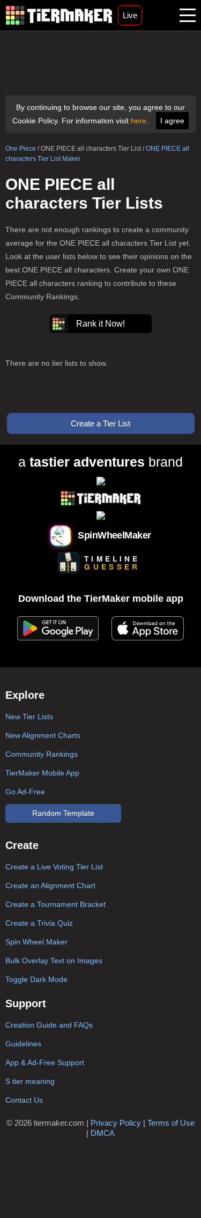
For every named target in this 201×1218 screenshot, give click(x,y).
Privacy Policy (116, 1122)
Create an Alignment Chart (50, 885)
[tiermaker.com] (59, 15)
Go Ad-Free (25, 791)
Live (130, 15)
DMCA (103, 1133)
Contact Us (24, 1100)
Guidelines (23, 1043)
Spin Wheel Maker (36, 942)
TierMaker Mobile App (42, 773)
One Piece (20, 148)
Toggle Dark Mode (36, 979)
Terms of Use (171, 1122)
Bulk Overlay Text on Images (53, 960)
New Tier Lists (29, 716)
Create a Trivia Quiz (39, 923)
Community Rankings (41, 754)
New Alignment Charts (42, 735)
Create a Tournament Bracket (55, 904)
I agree (172, 120)
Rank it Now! (100, 323)
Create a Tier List (100, 423)
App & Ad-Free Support (44, 1062)
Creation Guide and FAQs (49, 1025)
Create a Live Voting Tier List (54, 866)
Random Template (63, 813)
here (138, 120)
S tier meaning (30, 1081)
